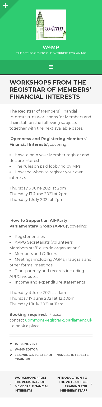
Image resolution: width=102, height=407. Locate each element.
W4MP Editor (26, 349)
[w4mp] (51, 24)
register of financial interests (60, 355)
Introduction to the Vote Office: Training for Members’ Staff (72, 384)
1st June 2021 (26, 344)
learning (23, 355)
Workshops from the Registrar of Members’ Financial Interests (32, 384)
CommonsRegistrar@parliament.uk (58, 320)
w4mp (51, 47)
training (22, 359)
